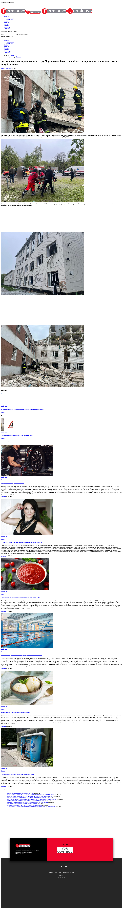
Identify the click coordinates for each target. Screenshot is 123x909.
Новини (3, 68)
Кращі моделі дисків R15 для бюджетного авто (12, 483)
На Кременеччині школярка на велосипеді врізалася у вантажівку (26, 800)
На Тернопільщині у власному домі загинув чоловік (22, 803)
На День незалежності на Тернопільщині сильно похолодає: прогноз (26, 797)
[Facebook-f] (56, 866)
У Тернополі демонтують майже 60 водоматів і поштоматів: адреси (17, 774)
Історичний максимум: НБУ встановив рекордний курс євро (24, 805)
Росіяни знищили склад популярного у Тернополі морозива (15, 712)
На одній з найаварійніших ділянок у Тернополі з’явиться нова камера (27, 802)
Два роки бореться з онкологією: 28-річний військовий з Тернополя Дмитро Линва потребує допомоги (22, 409)
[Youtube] (61, 866)
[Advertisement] (51, 219)
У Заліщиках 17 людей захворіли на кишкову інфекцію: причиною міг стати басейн (21, 655)
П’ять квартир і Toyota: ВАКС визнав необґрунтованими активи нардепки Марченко (21, 542)
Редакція (8, 68)
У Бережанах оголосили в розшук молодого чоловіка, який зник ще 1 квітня (17, 435)
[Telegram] (66, 866)
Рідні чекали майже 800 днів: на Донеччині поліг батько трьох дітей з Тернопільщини (31, 799)
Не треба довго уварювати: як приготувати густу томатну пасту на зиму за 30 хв (20, 597)
